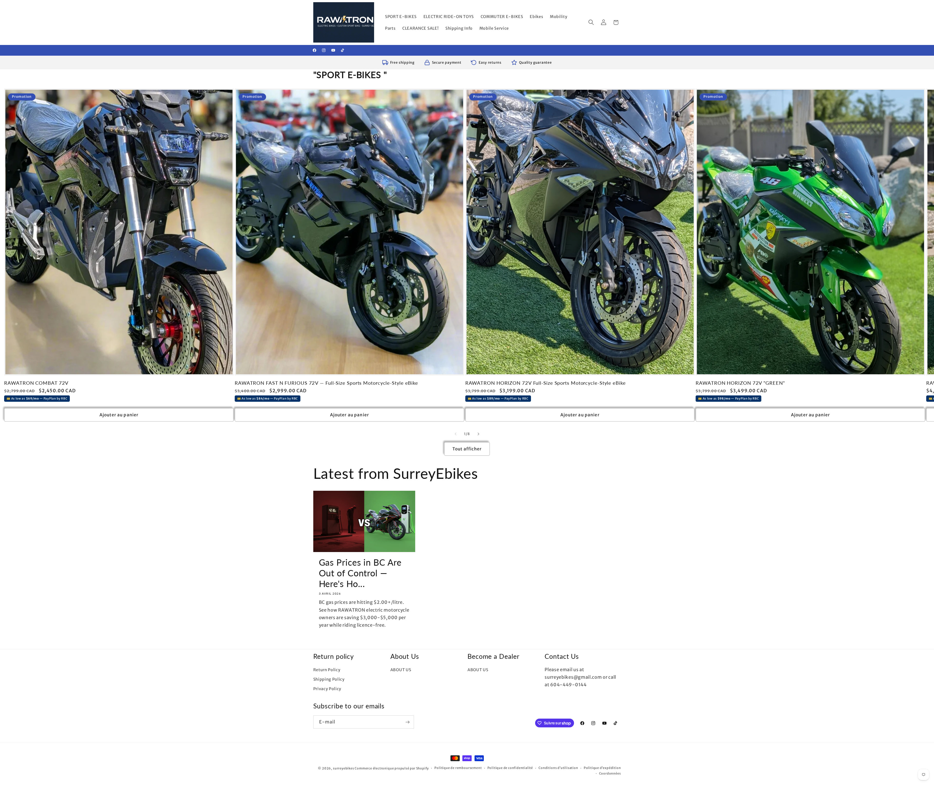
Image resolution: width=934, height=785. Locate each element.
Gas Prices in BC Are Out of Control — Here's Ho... (360, 573)
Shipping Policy (329, 679)
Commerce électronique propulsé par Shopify (392, 768)
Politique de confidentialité (510, 768)
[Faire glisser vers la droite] (478, 433)
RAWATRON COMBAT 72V (36, 383)
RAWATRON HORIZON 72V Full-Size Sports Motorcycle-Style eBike (545, 383)
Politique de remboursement (458, 768)
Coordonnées (610, 773)
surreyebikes (343, 768)
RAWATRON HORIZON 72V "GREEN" (740, 383)
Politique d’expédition (602, 768)
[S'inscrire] (407, 722)
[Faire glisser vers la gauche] (455, 433)
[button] (591, 22)
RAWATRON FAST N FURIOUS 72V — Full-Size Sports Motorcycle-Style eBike (326, 383)
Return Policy (327, 669)
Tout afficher (467, 449)
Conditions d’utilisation (558, 768)
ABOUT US (400, 669)
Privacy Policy (327, 688)
